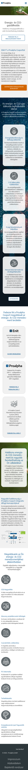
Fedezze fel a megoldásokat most (13, 37)
